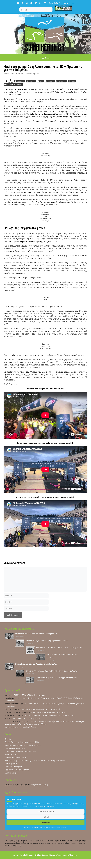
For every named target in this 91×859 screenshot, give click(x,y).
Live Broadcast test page (15, 748)
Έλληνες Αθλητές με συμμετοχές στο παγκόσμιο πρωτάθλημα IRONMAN (35, 760)
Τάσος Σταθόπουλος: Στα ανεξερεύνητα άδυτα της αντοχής (50, 715)
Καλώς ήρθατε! (54, 3)
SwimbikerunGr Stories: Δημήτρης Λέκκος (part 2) (36, 634)
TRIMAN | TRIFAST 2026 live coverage (29, 695)
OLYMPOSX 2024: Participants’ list (27, 718)
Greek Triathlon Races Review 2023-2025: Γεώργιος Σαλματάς (52, 671)
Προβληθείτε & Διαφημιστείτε (17, 770)
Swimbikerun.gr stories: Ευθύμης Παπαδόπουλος (56, 678)
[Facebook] (22, 3)
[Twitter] (31, 3)
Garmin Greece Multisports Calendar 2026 (22, 742)
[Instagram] (26, 3)
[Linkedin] (40, 3)
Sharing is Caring (29, 727)
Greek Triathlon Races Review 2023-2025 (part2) (40, 709)
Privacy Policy (10, 754)
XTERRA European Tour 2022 (17, 757)
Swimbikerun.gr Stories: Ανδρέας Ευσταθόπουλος (36, 664)
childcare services (12, 727)
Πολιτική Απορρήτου (13, 767)
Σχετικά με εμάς (68, 3)
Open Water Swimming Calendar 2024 (20, 751)
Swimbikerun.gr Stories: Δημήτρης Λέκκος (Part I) (47, 640)
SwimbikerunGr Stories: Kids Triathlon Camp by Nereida (59, 647)
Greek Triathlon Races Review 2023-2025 (48, 712)
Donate (8, 739)
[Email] (45, 3)
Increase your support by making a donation (23, 745)
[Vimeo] (36, 3)
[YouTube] (18, 3)
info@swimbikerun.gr (39, 785)
